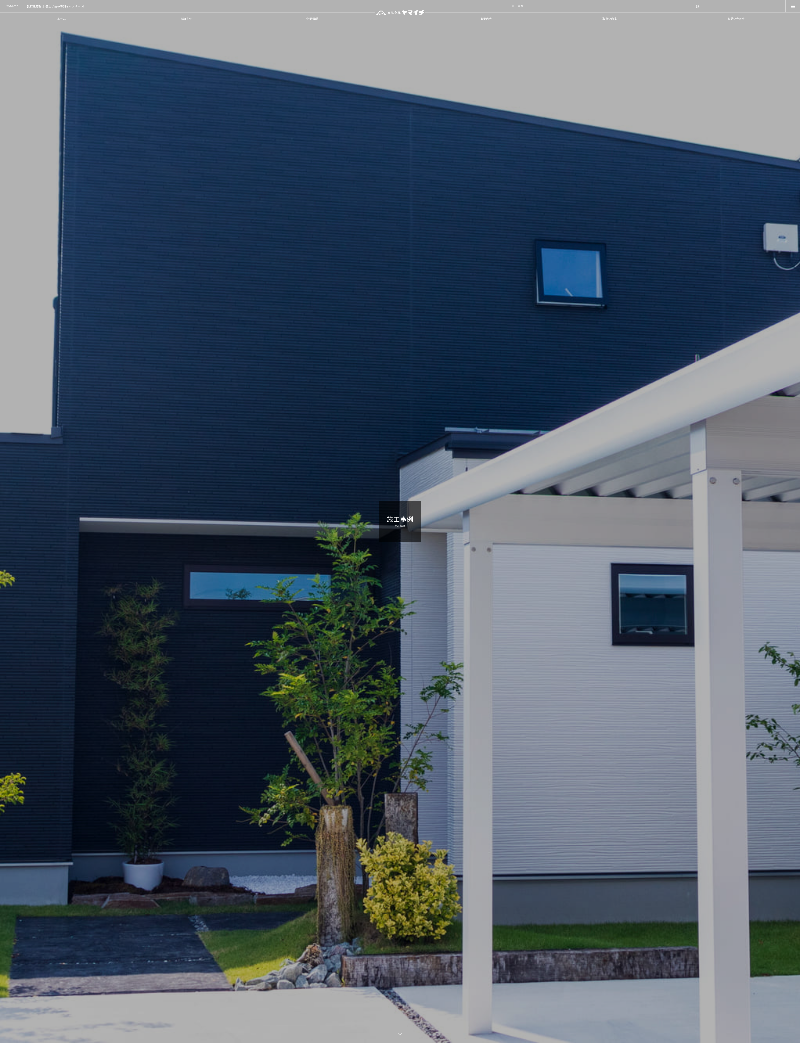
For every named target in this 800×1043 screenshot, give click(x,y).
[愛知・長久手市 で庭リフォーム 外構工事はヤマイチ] (400, 12)
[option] (187, 6)
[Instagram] (698, 6)
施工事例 (517, 6)
